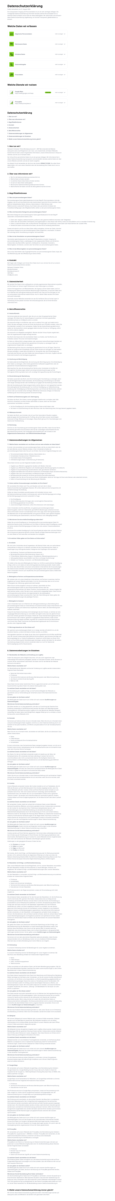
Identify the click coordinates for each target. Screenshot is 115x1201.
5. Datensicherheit (13, 128)
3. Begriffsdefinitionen (14, 122)
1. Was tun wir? (12, 116)
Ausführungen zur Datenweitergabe (48, 932)
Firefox (15, 850)
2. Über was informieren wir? (16, 119)
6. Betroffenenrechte (13, 130)
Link (24, 623)
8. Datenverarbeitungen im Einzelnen (19, 136)
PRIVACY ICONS (45, 163)
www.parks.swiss (12, 1194)
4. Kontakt (10, 125)
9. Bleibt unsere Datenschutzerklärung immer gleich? (24, 139)
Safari (15, 846)
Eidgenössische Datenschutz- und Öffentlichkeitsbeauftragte (26, 433)
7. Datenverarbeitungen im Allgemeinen (20, 133)
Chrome (15, 844)
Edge (14, 848)
